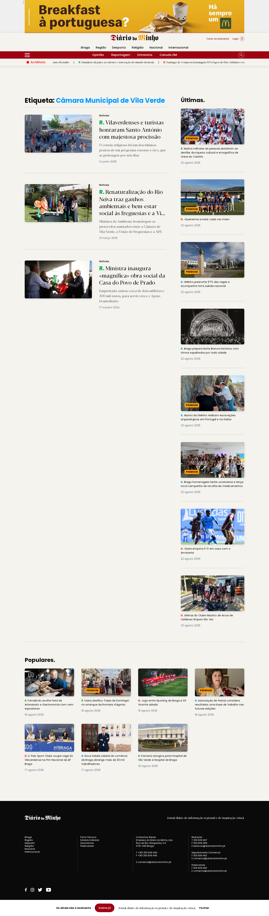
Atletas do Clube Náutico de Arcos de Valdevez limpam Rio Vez (209, 579)
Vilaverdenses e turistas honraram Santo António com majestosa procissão (74, 117)
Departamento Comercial (206, 852)
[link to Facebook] (26, 890)
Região (101, 47)
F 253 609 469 (199, 843)
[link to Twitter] (40, 890)
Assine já (104, 908)
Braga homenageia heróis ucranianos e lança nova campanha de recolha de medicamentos (210, 448)
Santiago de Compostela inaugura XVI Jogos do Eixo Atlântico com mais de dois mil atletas (189, 62)
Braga (85, 47)
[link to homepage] (134, 38)
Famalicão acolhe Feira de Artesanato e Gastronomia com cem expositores (48, 675)
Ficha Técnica (88, 837)
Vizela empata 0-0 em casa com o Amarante (206, 513)
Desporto (119, 47)
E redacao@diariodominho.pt (208, 845)
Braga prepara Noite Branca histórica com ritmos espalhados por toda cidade (212, 313)
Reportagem (120, 55)
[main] (134, 441)
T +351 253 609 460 (146, 852)
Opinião (98, 55)
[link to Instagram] (32, 890)
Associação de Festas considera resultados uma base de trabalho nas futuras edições (219, 675)
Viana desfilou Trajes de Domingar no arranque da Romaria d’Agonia (100, 675)
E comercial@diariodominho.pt (153, 862)
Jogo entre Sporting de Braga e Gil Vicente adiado (161, 672)
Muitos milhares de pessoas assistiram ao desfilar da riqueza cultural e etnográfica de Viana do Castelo (212, 115)
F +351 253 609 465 (146, 855)
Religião (138, 47)
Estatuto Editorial (89, 840)
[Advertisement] (219, 755)
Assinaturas (87, 843)
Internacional (178, 47)
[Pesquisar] (241, 55)
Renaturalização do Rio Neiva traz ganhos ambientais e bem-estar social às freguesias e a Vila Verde (91, 186)
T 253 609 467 (199, 840)
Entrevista (144, 55)
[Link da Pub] (134, 16)
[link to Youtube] (48, 890)
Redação (197, 837)
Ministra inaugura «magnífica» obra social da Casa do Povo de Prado (70, 263)
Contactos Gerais (146, 837)
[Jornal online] (44, 40)
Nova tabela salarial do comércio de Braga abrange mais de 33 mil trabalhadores (103, 730)
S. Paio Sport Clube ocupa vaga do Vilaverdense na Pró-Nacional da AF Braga (49, 730)
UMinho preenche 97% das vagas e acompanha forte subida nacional (207, 246)
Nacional (156, 47)
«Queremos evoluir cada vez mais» (206, 181)
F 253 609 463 (199, 867)
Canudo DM (168, 55)
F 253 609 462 (199, 855)
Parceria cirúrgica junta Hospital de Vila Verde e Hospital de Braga (162, 730)
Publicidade (87, 845)
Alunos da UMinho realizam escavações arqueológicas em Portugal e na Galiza (210, 379)
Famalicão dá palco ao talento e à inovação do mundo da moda (87, 62)
